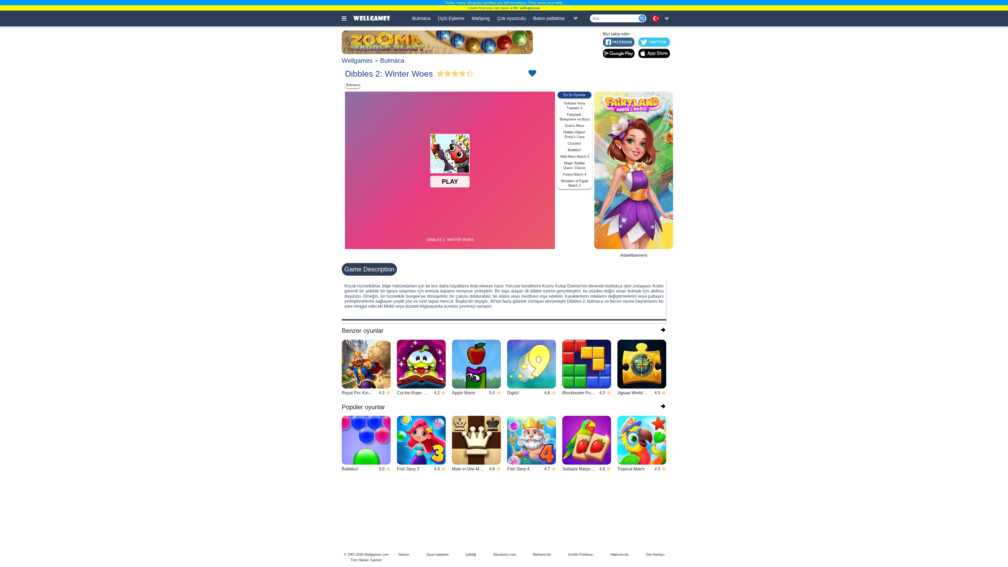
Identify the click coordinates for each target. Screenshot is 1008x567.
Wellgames (357, 60)
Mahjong (481, 18)
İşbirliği (470, 554)
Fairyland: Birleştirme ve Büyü (575, 117)
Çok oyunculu (511, 18)
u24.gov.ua (530, 8)
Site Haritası (655, 554)
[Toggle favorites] (532, 74)
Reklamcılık (542, 554)
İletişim (404, 554)
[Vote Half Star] (470, 73)
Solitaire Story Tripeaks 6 (574, 105)
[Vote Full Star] (440, 73)
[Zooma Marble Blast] (437, 42)
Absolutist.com (504, 554)
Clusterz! (574, 143)
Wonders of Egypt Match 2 (574, 183)
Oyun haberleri (438, 554)
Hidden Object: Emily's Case (574, 134)
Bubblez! (574, 150)
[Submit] (642, 18)
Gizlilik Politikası (581, 554)
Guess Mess (574, 126)
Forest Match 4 (574, 174)
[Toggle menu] (347, 18)
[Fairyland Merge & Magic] (633, 170)
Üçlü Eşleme (451, 18)
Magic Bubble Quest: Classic (574, 165)
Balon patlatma (549, 18)
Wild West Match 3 (574, 157)
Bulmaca (421, 18)
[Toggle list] (576, 18)
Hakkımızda (619, 554)
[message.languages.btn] (657, 18)
